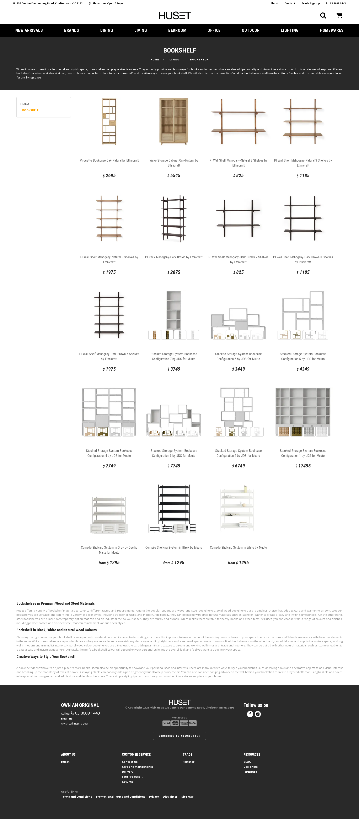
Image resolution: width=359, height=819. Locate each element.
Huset (65, 762)
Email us (66, 718)
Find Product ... (132, 777)
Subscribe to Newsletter (179, 735)
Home (155, 59)
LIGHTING (290, 30)
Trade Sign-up (310, 3)
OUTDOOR (251, 30)
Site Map (187, 796)
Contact (290, 3)
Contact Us (130, 762)
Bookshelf (199, 59)
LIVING (140, 30)
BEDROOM (177, 30)
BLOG (247, 762)
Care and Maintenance (137, 767)
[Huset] (175, 15)
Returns (127, 781)
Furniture (250, 772)
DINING (106, 30)
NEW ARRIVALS (29, 30)
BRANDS (71, 30)
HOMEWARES (332, 30)
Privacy (154, 796)
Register (188, 762)
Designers (250, 767)
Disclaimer (170, 796)
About (274, 3)
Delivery (127, 772)
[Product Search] (323, 15)
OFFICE (214, 30)
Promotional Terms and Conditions (120, 796)
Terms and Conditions (76, 796)
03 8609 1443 (337, 3)
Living (175, 59)
